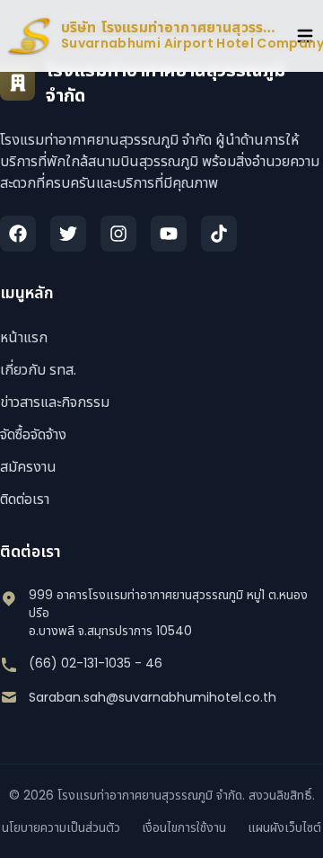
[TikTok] (219, 234)
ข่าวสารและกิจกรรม (54, 402)
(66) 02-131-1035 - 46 (95, 663)
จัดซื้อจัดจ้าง (33, 434)
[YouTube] (169, 234)
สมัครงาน (28, 466)
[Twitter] (68, 234)
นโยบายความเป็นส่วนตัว (61, 827)
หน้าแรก (24, 337)
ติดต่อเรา (24, 499)
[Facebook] (18, 234)
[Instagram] (118, 234)
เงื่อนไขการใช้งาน (184, 827)
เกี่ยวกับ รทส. (38, 369)
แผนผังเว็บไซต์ (284, 827)
